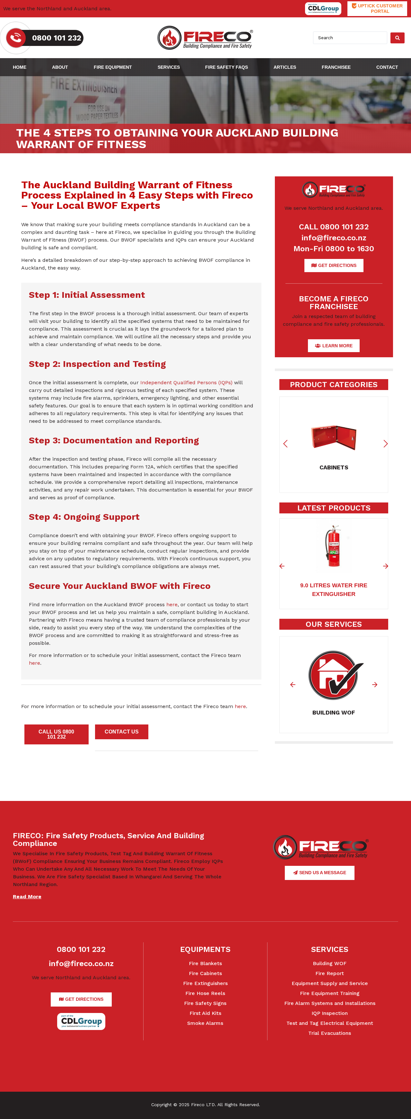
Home (19, 67)
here (172, 604)
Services (169, 67)
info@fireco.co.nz (334, 237)
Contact (387, 67)
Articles (285, 67)
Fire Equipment (113, 67)
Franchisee (336, 67)
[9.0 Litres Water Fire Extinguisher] (334, 569)
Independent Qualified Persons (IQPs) (186, 382)
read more (27, 896)
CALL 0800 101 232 (334, 226)
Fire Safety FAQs (226, 67)
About (60, 67)
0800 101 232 (81, 949)
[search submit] (397, 37)
